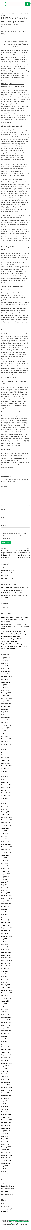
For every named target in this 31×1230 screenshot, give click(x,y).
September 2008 (6, 1160)
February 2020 (6, 812)
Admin (5, 24)
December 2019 (6, 817)
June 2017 (4, 882)
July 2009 (4, 1133)
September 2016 (6, 904)
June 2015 (4, 941)
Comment (5, 486)
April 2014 (4, 979)
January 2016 (5, 925)
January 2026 (5, 674)
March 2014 (5, 982)
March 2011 (5, 1079)
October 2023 (6, 722)
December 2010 (6, 1087)
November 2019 (6, 820)
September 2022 (6, 744)
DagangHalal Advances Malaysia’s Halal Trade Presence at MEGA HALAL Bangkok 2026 (15, 626)
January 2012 (5, 1052)
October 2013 (5, 995)
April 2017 (4, 887)
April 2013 (4, 1012)
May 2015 (4, 944)
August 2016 (5, 906)
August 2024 (5, 706)
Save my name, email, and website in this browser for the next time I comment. (15, 536)
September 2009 (6, 1128)
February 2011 (5, 1082)
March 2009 (5, 1144)
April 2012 (4, 1044)
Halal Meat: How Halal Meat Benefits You (14, 588)
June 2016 (4, 912)
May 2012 (4, 1041)
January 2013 (5, 1020)
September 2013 (6, 998)
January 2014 (5, 987)
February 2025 (6, 693)
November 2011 (6, 1058)
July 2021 (4, 771)
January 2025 (5, 695)
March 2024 (5, 714)
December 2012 (6, 1022)
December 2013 (6, 990)
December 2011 (6, 1055)
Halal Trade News (7, 578)
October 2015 (5, 933)
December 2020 (6, 785)
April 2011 (4, 1076)
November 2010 (6, 1090)
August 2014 (5, 968)
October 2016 (5, 901)
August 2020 (5, 795)
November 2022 (6, 739)
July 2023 (4, 731)
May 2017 (4, 885)
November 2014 (6, 960)
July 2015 (4, 939)
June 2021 (4, 774)
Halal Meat (4, 575)
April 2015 (4, 947)
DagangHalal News (7, 570)
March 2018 (5, 868)
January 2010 (5, 1117)
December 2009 (6, 1120)
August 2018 (5, 855)
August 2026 (5, 658)
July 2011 (4, 1068)
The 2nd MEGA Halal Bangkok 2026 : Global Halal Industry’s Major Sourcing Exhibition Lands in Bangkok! (13, 634)
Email (3, 517)
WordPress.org (6, 1211)
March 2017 (5, 890)
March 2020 (5, 809)
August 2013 (5, 1001)
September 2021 (6, 766)
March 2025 (5, 690)
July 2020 (4, 798)
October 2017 (5, 874)
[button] (2, 4)
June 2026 (4, 663)
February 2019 (6, 844)
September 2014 (6, 966)
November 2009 (6, 1122)
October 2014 (5, 963)
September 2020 (6, 793)
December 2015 (6, 928)
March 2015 (5, 949)
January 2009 (5, 1149)
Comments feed (6, 1209)
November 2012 (6, 1025)
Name (3, 509)
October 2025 (6, 679)
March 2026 (5, 668)
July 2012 (4, 1036)
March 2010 (5, 1112)
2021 (2, 567)
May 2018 (4, 863)
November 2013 (6, 993)
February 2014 (6, 985)
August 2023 (5, 728)
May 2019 (4, 836)
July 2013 (4, 1004)
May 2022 (4, 749)
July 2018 (4, 858)
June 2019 (4, 833)
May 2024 (4, 712)
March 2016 (5, 920)
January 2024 (5, 720)
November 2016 (6, 898)
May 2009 (4, 1139)
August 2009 (5, 1131)
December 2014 (6, 958)
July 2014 (4, 971)
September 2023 (6, 725)
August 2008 (5, 1163)
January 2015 (5, 955)
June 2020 (4, 801)
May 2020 (4, 803)
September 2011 (6, 1063)
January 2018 (5, 871)
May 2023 (4, 736)
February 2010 (6, 1114)
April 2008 (4, 1174)
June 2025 (4, 687)
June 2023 (4, 733)
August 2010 (5, 1098)
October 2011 (5, 1060)
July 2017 (4, 879)
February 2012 (6, 1050)
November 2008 (6, 1155)
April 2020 (4, 806)
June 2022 (4, 747)
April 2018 (4, 866)
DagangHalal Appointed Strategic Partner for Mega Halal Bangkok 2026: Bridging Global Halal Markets (15, 646)
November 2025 (6, 676)
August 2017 (5, 877)
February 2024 (6, 717)
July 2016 (4, 909)
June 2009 (4, 1136)
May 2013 (4, 1009)
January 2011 (5, 1085)
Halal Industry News (7, 573)
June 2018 (4, 860)
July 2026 (4, 660)
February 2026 (6, 671)
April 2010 (4, 1109)
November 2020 (6, 787)
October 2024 (6, 701)
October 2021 (5, 763)
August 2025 (5, 685)
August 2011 (5, 1066)
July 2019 (4, 831)
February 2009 (6, 1147)
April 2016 (4, 917)
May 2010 (4, 1106)
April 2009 (4, 1141)
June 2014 (4, 974)
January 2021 (5, 782)
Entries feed (5, 1206)
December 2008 (6, 1152)
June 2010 (4, 1103)
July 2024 (4, 709)
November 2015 (6, 931)
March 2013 (5, 1014)
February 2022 (6, 758)
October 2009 (6, 1125)
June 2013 (4, 1006)
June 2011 (4, 1071)
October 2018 (5, 849)
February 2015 (6, 952)
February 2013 (6, 1017)
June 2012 (4, 1039)
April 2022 (4, 752)
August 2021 (5, 768)
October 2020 (6, 790)
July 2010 (4, 1101)
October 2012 (5, 1028)
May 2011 (4, 1074)
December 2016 (6, 895)
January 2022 (5, 760)
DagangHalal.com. (14, 1220)
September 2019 (6, 825)
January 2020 (5, 814)
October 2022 (6, 741)
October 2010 (5, 1093)
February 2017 (6, 893)
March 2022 (5, 755)
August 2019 (5, 828)
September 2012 (6, 1031)
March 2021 (5, 779)
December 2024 (6, 698)
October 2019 (5, 822)
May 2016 (4, 914)
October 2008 (6, 1158)
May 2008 (4, 1171)
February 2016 (6, 922)
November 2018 (6, 847)
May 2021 (4, 776)
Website (3, 525)
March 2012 (5, 1047)
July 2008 (4, 1166)
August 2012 (5, 1033)
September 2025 (6, 682)
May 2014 (4, 976)
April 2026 (4, 666)
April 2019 (4, 839)
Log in (3, 1203)
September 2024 (6, 704)
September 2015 (6, 936)
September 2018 (6, 852)
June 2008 (4, 1168)
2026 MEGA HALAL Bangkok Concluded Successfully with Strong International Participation (14, 619)
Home (3, 13)
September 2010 (6, 1095)
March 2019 (5, 841)
